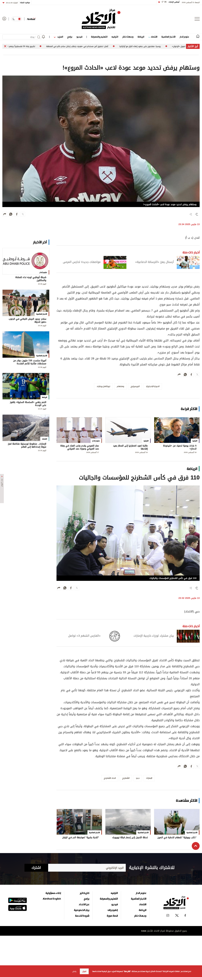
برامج (69, 36)
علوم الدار (184, 36)
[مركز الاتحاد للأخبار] (101, 19)
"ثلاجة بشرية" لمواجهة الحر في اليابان (80, 838)
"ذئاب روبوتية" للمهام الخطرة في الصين (176, 838)
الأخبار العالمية (168, 36)
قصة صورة (112, 915)
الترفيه (115, 36)
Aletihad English (52, 898)
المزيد (60, 36)
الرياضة (141, 36)
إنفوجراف (113, 910)
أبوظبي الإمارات (170, 1)
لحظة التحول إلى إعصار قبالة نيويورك (130, 838)
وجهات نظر (127, 36)
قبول (84, 971)
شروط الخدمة (82, 915)
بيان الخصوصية (81, 910)
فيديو (79, 36)
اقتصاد (153, 36)
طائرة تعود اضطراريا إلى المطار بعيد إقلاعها (130, 447)
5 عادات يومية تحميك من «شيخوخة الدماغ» (179, 447)
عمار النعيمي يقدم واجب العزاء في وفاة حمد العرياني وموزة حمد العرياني (79, 447)
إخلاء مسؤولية (53, 893)
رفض (74, 971)
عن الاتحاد (84, 904)
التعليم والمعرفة (99, 36)
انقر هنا (127, 971)
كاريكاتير (84, 893)
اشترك (36, 867)
